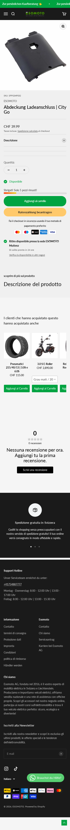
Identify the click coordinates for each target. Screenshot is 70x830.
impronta (9, 645)
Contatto (9, 626)
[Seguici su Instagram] (6, 768)
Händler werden (13, 665)
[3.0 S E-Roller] (45, 346)
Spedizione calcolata (28, 131)
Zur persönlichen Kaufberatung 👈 (21, 3)
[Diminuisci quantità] (8, 170)
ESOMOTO (10, 101)
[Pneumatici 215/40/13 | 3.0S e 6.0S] (17, 346)
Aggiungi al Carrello (17, 388)
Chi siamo (44, 633)
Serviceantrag (46, 639)
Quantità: (9, 162)
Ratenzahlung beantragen (35, 212)
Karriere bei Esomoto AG (51, 648)
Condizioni (10, 652)
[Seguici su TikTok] (15, 768)
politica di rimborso (15, 658)
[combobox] (45, 379)
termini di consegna (15, 633)
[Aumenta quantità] (24, 170)
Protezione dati (12, 639)
